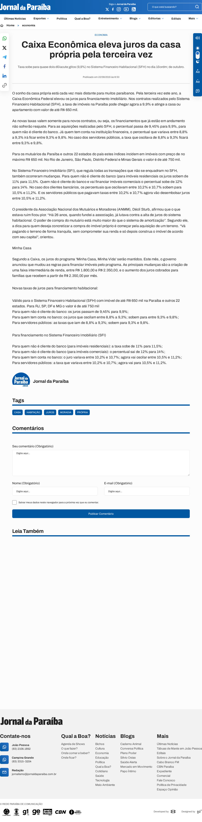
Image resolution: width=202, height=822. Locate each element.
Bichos (99, 744)
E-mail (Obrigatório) (118, 483)
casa (17, 412)
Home (10, 25)
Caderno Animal (130, 744)
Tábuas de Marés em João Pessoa (179, 748)
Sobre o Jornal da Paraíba (174, 757)
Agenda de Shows (73, 744)
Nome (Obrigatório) (26, 483)
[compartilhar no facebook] (5, 66)
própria (82, 412)
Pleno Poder (128, 753)
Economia (102, 753)
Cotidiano (101, 771)
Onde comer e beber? (75, 753)
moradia (65, 412)
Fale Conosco (166, 780)
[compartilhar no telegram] (5, 57)
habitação (33, 412)
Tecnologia (102, 780)
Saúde (99, 775)
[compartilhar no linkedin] (4, 76)
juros (50, 412)
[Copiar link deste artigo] (4, 85)
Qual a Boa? (83, 18)
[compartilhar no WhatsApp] (4, 38)
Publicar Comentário (101, 513)
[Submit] (197, 7)
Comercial (163, 775)
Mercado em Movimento (136, 766)
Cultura (100, 748)
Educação (102, 757)
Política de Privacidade (171, 784)
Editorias (154, 18)
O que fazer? (69, 748)
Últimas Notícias (15, 18)
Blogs (133, 18)
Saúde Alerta (128, 762)
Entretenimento (108, 18)
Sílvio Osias (128, 757)
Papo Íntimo (128, 771)
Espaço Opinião (167, 789)
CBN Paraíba (165, 766)
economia (28, 25)
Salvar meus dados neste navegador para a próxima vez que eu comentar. (59, 502)
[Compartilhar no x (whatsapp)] (4, 48)
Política (62, 18)
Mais (192, 18)
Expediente (164, 771)
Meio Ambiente (105, 784)
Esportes (40, 18)
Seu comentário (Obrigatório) (32, 446)
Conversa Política (131, 748)
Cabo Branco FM (168, 762)
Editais (176, 18)
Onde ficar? (69, 757)
